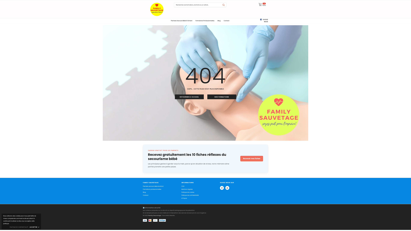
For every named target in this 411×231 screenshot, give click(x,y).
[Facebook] (222, 188)
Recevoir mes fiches (251, 158)
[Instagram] (227, 188)
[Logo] (157, 9)
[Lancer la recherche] (223, 5)
